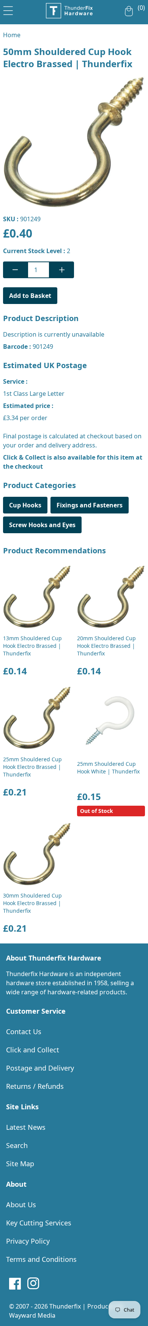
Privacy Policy (28, 1241)
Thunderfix (65, 1306)
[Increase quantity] (62, 269)
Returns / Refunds (35, 1086)
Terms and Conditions (41, 1259)
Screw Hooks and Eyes (42, 525)
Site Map (20, 1163)
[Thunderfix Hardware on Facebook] (15, 1283)
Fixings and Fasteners (90, 505)
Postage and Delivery (40, 1067)
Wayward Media (32, 1315)
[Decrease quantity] (15, 269)
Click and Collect (32, 1049)
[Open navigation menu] (8, 9)
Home (11, 35)
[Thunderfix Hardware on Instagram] (33, 1283)
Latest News (26, 1127)
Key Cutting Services (38, 1222)
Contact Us (23, 1031)
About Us (21, 1204)
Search (17, 1145)
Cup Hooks (25, 505)
